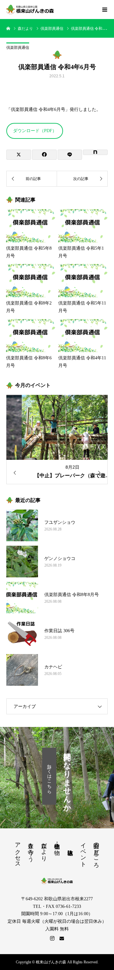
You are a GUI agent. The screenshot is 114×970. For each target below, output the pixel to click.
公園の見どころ (96, 852)
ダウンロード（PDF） (35, 130)
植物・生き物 (57, 842)
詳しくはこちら (49, 776)
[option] (57, 439)
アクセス (18, 852)
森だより (44, 848)
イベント (83, 851)
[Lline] (70, 155)
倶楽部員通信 (17, 47)
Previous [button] (12, 472)
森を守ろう (31, 849)
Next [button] (101, 472)
